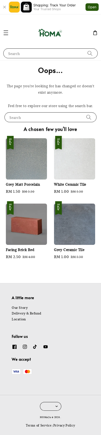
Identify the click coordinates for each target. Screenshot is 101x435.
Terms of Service (38, 425)
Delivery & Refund (26, 313)
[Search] (89, 53)
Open (92, 7)
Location (19, 319)
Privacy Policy (64, 425)
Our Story (20, 307)
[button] (6, 33)
